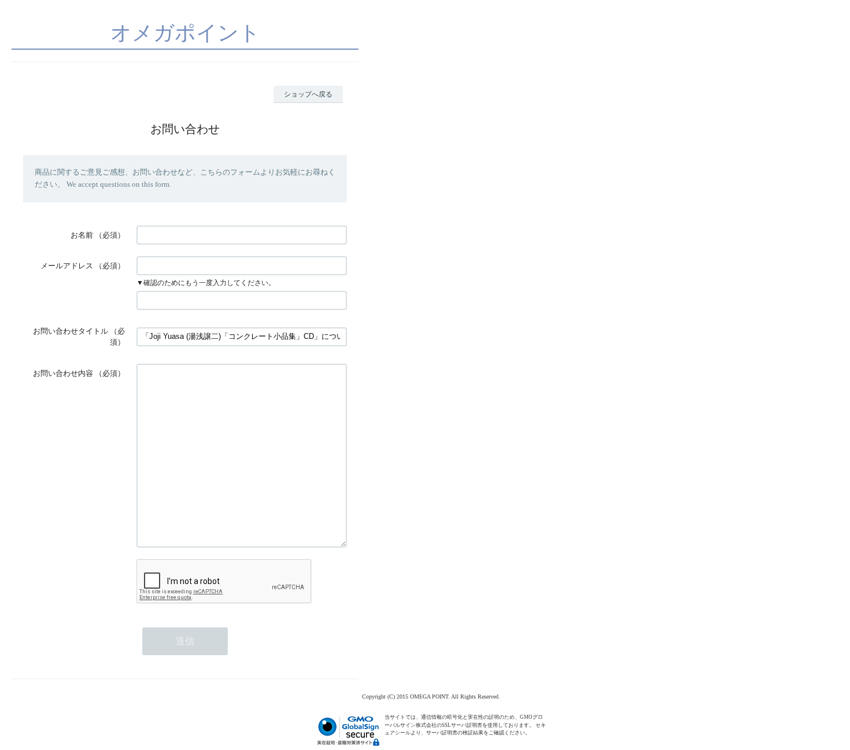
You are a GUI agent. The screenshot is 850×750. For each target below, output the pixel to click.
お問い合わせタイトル (70, 331)
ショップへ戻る (308, 94)
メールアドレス (66, 265)
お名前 (82, 235)
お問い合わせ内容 (63, 373)
